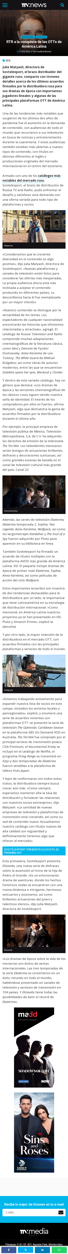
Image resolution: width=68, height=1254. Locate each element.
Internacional (28, 37)
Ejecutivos (41, 37)
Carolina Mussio (43, 51)
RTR (8, 60)
